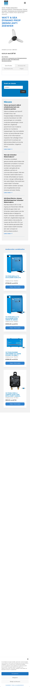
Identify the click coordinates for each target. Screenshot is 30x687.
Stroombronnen (15, 59)
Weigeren (15, 677)
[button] (28, 659)
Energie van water (6, 59)
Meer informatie (15, 287)
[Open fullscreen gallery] (26, 44)
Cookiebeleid (8, 685)
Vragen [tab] (22, 68)
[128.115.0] (15, 37)
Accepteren (15, 673)
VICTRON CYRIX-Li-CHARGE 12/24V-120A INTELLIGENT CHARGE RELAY (12, 395)
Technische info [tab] (8, 68)
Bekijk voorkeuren (15, 681)
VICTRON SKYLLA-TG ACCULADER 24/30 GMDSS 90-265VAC (12, 318)
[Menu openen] (25, 2)
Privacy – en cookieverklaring (18, 685)
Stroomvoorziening (6, 60)
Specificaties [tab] (8, 65)
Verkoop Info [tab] (21, 65)
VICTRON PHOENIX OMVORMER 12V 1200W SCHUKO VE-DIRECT (13, 354)
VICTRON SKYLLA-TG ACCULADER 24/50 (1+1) (13, 276)
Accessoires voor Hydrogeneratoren (17, 58)
